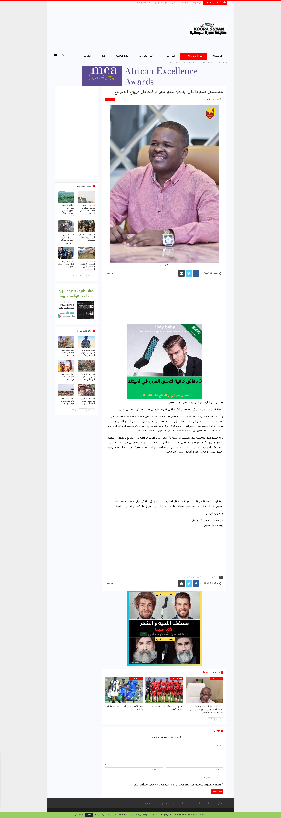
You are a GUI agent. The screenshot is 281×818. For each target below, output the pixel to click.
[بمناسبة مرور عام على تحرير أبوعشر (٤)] (86, 390)
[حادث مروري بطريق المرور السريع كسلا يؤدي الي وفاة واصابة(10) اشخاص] (66, 226)
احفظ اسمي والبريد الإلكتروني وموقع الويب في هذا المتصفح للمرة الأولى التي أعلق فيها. (177, 785)
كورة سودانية (194, 56)
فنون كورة (169, 56)
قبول (89, 815)
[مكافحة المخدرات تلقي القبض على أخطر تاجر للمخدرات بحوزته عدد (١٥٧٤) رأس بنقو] (86, 253)
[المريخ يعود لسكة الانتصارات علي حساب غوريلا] (164, 690)
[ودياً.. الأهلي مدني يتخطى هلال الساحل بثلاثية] (124, 690)
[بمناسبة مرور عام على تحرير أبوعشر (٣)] (66, 390)
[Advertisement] (111, 29)
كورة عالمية (122, 56)
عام (103, 56)
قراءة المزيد (78, 815)
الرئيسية (217, 56)
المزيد (87, 56)
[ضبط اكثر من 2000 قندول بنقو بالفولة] (66, 253)
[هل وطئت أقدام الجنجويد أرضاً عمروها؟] (86, 226)
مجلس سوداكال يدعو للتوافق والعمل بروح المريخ (201, 577)
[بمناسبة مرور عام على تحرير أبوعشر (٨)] (86, 342)
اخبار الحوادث (146, 56)
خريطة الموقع (161, 3)
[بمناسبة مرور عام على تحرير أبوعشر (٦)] (86, 366)
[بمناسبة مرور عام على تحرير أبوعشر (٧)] (66, 342)
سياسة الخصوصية (145, 3)
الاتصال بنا (173, 3)
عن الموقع (196, 3)
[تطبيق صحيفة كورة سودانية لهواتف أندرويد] (76, 304)
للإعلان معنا (185, 3)
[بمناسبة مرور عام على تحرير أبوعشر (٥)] (66, 366)
